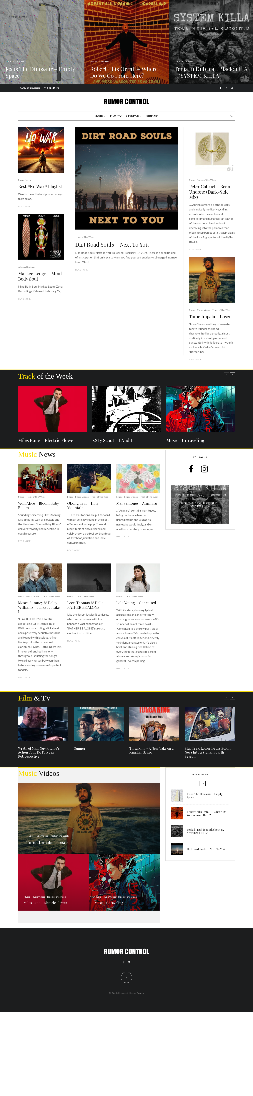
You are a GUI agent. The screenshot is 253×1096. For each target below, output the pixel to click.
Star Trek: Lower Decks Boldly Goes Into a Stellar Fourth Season (208, 752)
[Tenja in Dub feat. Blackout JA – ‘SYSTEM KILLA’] (200, 504)
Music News (24, 180)
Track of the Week (84, 236)
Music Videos (203, 310)
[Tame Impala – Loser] (89, 818)
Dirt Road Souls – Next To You (112, 244)
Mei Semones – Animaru (136, 503)
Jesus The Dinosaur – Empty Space (205, 795)
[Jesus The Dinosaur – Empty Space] (42, 42)
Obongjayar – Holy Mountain (82, 505)
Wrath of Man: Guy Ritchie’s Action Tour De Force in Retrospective (39, 752)
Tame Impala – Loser (210, 316)
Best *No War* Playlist (40, 186)
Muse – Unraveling (185, 440)
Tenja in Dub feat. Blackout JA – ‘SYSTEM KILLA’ (206, 831)
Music (99, 116)
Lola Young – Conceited (136, 603)
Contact (152, 116)
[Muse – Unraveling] (124, 882)
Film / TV (115, 116)
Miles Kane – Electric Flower (46, 440)
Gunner (79, 748)
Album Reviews (26, 267)
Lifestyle (132, 116)
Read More (81, 269)
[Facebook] (220, 88)
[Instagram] (226, 88)
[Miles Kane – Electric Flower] (53, 882)
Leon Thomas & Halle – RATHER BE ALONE (86, 605)
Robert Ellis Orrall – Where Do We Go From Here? (206, 813)
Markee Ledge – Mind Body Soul (40, 276)
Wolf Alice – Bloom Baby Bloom (38, 505)
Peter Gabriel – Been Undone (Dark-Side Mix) (209, 192)
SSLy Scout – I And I (112, 440)
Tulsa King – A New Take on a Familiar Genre (151, 750)
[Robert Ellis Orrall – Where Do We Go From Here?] (126, 42)
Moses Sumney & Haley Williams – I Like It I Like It (39, 607)
